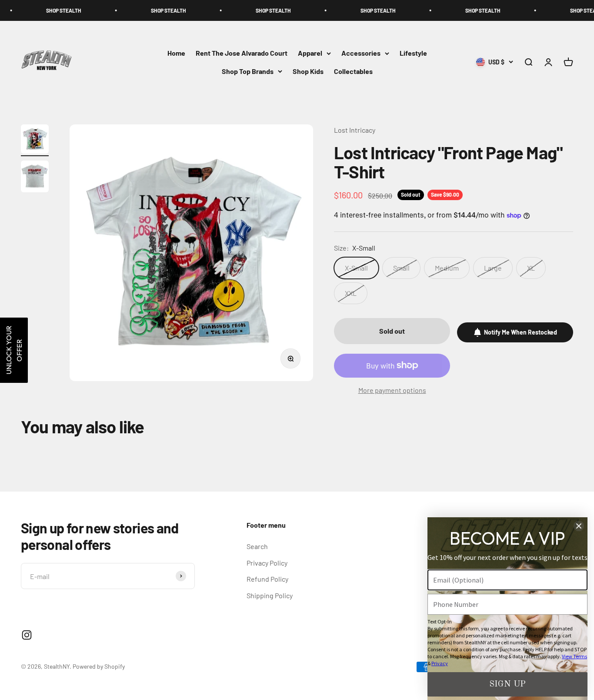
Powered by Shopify (99, 666)
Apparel (310, 53)
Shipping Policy (270, 595)
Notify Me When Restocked (520, 332)
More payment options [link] (392, 390)
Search (257, 546)
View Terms (574, 656)
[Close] (579, 526)
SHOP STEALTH (42, 10)
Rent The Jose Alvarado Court (241, 53)
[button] (14, 350)
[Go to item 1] (35, 140)
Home (176, 53)
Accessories (360, 53)
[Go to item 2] (35, 178)
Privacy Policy (267, 563)
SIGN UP (507, 684)
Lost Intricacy (354, 130)
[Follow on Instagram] (27, 635)
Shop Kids (308, 71)
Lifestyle (413, 53)
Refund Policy (267, 579)
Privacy (439, 663)
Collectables (353, 71)
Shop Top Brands (248, 71)
